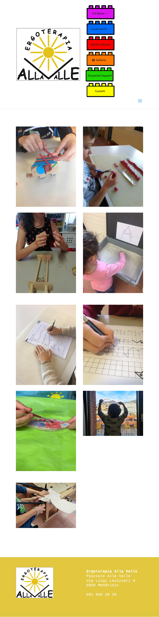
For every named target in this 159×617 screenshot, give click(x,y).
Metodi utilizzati (100, 44)
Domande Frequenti (100, 75)
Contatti (100, 91)
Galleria (101, 60)
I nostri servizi (99, 29)
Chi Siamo (98, 13)
